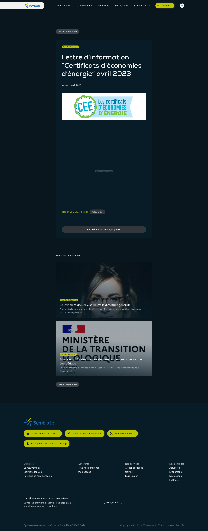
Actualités (61, 5)
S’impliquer (140, 5)
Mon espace (84, 472)
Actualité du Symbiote (69, 300)
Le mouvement (84, 5)
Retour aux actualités (67, 31)
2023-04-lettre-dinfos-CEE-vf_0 (75, 212)
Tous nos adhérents (88, 468)
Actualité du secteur (70, 47)
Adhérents (103, 5)
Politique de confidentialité (38, 476)
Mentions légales (33, 472)
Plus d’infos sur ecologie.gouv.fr (104, 229)
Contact (129, 472)
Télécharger (97, 212)
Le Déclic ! (174, 480)
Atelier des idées (134, 468)
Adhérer (167, 5)
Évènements (175, 472)
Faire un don (131, 476)
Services (120, 5)
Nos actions (175, 476)
